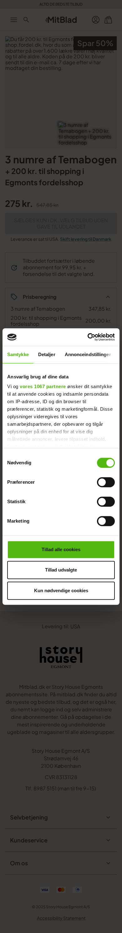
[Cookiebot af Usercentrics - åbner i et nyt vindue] (88, 337)
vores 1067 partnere (43, 386)
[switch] (106, 482)
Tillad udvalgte (61, 569)
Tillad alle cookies (61, 549)
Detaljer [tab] (46, 354)
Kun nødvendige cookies (61, 590)
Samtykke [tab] (18, 354)
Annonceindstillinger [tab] (88, 354)
